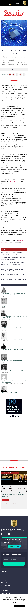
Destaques (22, 69)
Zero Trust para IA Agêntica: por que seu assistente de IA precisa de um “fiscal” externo (14, 317)
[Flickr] (9, 534)
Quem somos (4, 590)
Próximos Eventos (4, 574)
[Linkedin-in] (2, 534)
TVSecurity (4, 582)
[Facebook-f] (6, 534)
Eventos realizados (5, 576)
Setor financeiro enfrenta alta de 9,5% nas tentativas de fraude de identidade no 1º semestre (12, 264)
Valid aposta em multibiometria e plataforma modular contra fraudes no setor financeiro (13, 253)
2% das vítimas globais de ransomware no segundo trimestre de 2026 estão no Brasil (12, 275)
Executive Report (6, 585)
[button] (4, 2)
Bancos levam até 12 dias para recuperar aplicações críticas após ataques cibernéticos (13, 270)
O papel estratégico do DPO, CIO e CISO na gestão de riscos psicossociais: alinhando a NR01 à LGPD (13, 294)
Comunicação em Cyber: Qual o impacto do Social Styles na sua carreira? (14, 305)
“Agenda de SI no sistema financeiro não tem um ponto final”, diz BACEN (13, 258)
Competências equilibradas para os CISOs (10, 392)
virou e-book (12, 181)
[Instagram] (4, 534)
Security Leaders (6, 571)
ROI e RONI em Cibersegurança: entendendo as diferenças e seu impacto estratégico (14, 328)
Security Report (5, 580)
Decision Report (5, 588)
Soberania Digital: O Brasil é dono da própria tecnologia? (12, 360)
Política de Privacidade (7, 593)
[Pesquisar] (10, 4)
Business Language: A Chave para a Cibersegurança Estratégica (14, 370)
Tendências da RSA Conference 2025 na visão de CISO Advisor (13, 339)
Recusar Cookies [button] (8, 605)
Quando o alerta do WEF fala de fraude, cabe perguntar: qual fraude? (13, 350)
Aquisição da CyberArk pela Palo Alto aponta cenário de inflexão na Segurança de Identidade (14, 381)
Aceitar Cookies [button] (19, 605)
